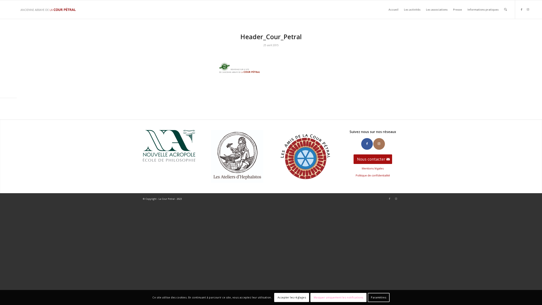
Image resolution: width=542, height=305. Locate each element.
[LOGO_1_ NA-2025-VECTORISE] (169, 146)
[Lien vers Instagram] (528, 9)
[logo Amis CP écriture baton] (305, 156)
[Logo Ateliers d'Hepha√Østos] (237, 156)
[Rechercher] (505, 9)
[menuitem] (393, 9)
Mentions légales (373, 168)
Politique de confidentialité (373, 175)
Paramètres (378, 297)
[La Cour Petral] (48, 9)
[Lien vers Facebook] (521, 9)
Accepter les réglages (292, 297)
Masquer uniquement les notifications (339, 297)
